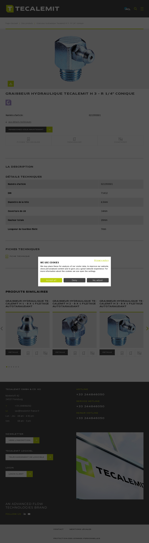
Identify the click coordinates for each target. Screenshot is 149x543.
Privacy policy (101, 260)
